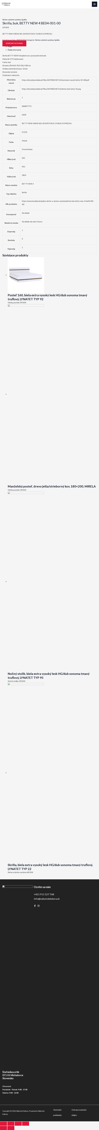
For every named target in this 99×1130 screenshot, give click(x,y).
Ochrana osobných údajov (79, 1112)
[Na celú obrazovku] (10, 1124)
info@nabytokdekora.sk (47, 898)
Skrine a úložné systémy (11, 20)
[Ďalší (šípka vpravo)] (10, 1128)
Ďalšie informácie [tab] (14, 50)
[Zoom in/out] (3, 1124)
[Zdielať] (18, 1124)
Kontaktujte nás (14, 43)
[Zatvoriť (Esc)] (25, 1124)
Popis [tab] (10, 47)
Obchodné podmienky (57, 1112)
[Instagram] (38, 906)
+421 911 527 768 (44, 894)
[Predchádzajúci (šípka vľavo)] (3, 1128)
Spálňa (24, 20)
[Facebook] (35, 906)
